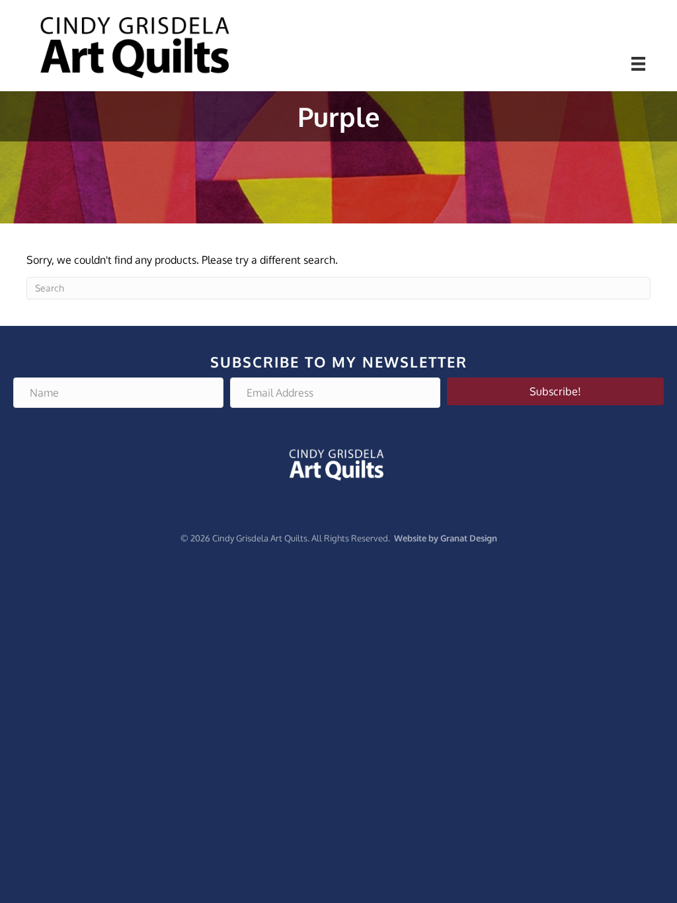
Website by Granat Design (445, 538)
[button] (555, 391)
